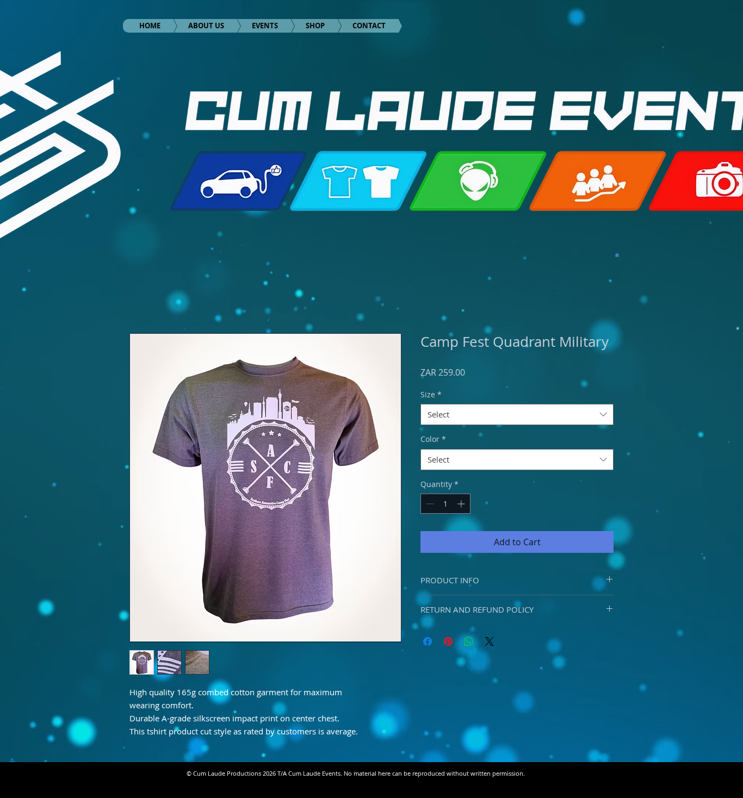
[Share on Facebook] (427, 641)
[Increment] (462, 503)
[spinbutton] (445, 503)
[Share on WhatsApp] (468, 641)
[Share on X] (489, 641)
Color (433, 439)
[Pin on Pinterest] (448, 641)
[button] (617, 254)
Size (431, 394)
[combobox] (517, 414)
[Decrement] (429, 503)
